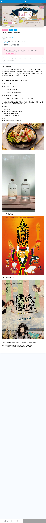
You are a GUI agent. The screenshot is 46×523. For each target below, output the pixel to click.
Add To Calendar (7, 42)
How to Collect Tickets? (11, 53)
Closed (34, 521)
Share (42, 4)
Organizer (6, 521)
